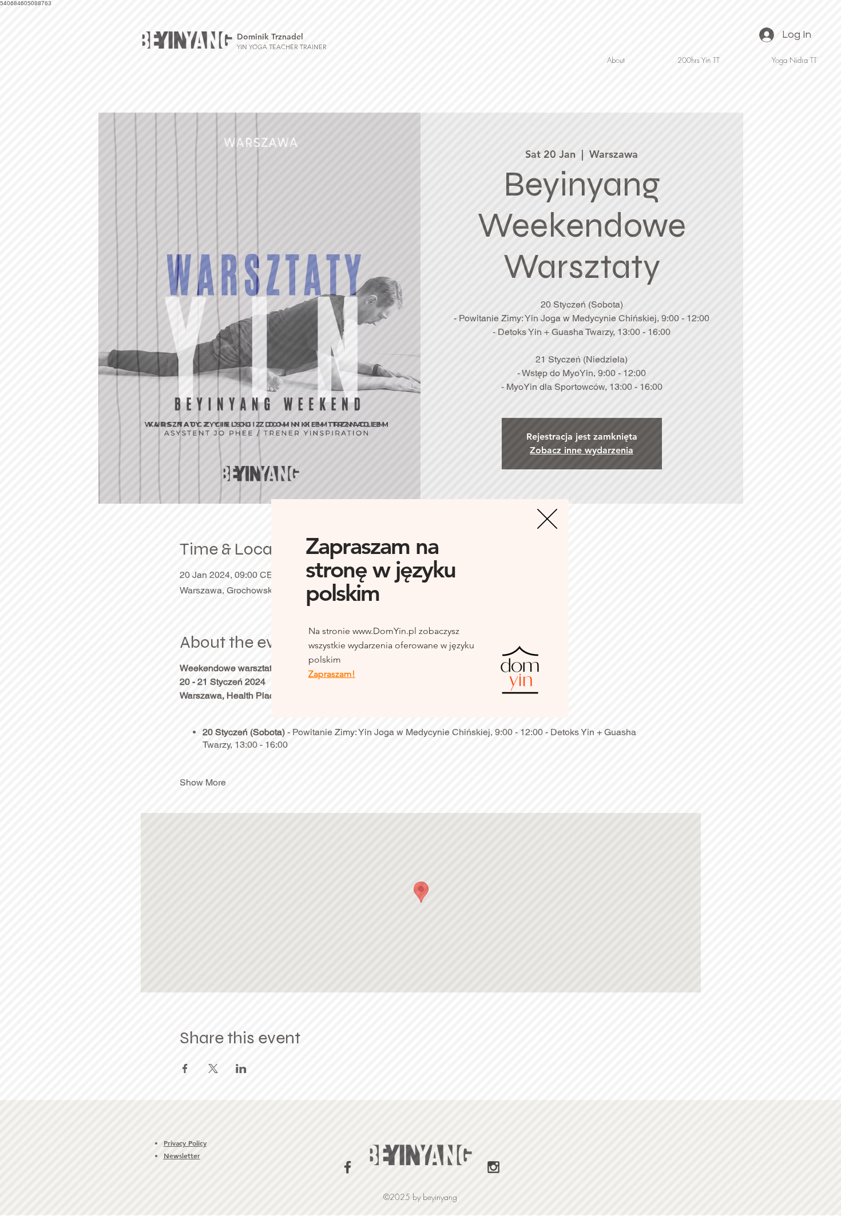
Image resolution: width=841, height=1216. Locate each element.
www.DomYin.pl (384, 630)
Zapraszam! (331, 673)
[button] (547, 519)
